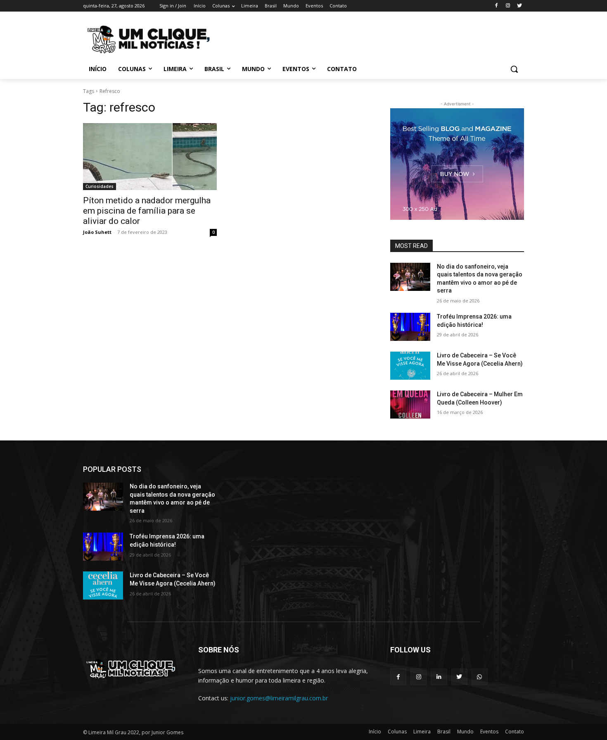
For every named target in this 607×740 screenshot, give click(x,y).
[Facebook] (496, 6)
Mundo (465, 731)
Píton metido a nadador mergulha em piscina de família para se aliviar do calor (147, 210)
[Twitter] (519, 6)
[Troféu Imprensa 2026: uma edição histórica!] (410, 327)
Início (375, 731)
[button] (514, 69)
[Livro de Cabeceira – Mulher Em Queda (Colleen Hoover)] (410, 404)
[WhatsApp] (480, 677)
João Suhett (97, 232)
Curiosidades (99, 186)
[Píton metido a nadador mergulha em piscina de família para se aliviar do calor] (150, 156)
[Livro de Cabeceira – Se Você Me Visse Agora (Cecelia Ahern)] (410, 366)
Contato (514, 731)
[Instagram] (507, 6)
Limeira (422, 731)
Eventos (489, 731)
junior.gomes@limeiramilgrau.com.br (279, 698)
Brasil (444, 731)
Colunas (397, 731)
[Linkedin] (439, 677)
